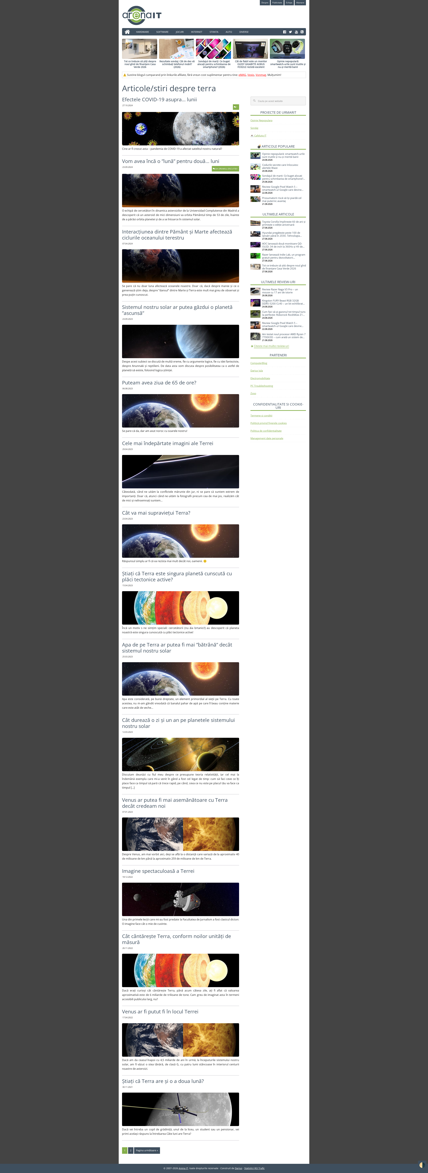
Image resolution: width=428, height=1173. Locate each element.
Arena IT (144, 15)
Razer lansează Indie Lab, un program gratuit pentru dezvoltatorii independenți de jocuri (283, 257)
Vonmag (261, 75)
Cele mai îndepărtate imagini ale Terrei (167, 443)
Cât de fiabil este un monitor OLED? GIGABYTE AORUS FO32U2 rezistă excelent (251, 64)
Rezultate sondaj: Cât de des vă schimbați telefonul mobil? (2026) (177, 64)
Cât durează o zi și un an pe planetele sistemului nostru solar (178, 723)
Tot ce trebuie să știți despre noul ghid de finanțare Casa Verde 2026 (140, 64)
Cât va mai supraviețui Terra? (156, 512)
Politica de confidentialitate (266, 430)
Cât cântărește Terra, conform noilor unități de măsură (176, 939)
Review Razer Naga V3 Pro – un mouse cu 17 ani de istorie (280, 291)
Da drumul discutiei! (226, 168)
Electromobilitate (260, 378)
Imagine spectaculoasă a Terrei (158, 870)
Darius (238, 1168)
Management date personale (266, 438)
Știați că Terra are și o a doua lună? (163, 1081)
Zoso (253, 393)
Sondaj (254, 128)
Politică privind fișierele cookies (268, 423)
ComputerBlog (258, 363)
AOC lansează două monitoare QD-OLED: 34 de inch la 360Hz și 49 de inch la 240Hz (282, 246)
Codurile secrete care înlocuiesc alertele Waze (280, 166)
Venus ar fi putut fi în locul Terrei (160, 1011)
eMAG (242, 75)
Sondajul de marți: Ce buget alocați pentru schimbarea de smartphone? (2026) (214, 64)
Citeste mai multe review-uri (271, 346)
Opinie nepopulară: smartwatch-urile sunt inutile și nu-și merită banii (288, 64)
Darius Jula (256, 370)
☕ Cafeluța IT (258, 135)
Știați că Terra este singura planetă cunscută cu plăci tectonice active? (177, 576)
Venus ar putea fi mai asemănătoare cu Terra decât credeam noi (175, 802)
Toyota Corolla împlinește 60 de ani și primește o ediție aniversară (283, 223)
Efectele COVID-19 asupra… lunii (159, 99)
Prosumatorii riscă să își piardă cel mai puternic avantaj (281, 199)
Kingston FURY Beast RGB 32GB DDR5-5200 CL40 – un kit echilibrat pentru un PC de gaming (282, 303)
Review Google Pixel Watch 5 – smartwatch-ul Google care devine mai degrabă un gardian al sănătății (282, 189)
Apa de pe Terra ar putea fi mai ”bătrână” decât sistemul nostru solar (177, 647)
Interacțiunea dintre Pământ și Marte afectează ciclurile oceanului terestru (177, 234)
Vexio (250, 75)
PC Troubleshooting (261, 385)
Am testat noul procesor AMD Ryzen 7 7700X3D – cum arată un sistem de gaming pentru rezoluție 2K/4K (284, 337)
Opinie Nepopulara (261, 120)
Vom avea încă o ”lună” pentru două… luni (170, 161)
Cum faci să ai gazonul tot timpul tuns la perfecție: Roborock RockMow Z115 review (284, 314)
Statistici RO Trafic (254, 1168)
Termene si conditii (261, 415)
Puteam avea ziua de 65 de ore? (159, 382)
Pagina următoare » (147, 1150)
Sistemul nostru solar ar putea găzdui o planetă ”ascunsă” (177, 310)
